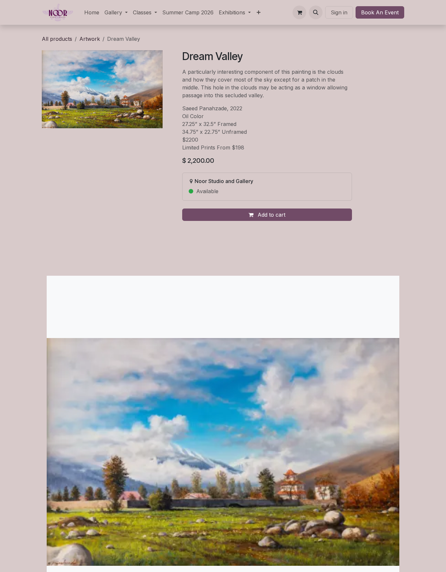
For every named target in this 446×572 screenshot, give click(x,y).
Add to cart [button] (270, 214)
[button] (316, 12)
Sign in (339, 12)
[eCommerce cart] (299, 12)
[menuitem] (92, 12)
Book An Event (380, 12)
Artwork (89, 39)
